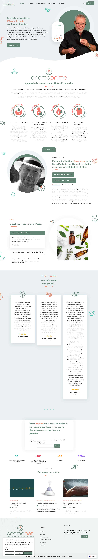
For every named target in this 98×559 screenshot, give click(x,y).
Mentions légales (67, 556)
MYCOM (57, 556)
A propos (30, 3)
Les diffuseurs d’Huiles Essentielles (47, 503)
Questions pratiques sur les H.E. (46, 500)
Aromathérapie (40, 3)
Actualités (62, 3)
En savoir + (12, 45)
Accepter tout (28, 553)
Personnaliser (9, 553)
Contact (90, 3)
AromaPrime (51, 3)
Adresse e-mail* (41, 443)
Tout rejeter (18, 553)
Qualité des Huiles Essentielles (63, 180)
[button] (44, 409)
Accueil (22, 3)
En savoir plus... (16, 245)
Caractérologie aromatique (62, 174)
